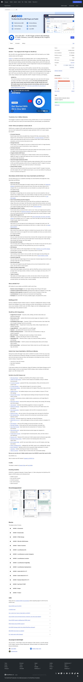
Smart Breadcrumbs (14, 410)
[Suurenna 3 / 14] (20, 509)
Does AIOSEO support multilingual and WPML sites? (19, 620)
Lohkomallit (22, 668)
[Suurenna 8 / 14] (35, 511)
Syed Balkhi (17, 39)
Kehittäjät (36, 666)
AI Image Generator (14, 386)
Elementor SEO (13, 437)
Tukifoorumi (57, 105)
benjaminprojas (14, 651)
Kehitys (23, 43)
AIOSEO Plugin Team (36, 648)
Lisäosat (21, 666)
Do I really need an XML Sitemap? (16, 634)
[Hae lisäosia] (16, 10)
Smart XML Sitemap (14, 401)
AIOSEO (10, 58)
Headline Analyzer (14, 391)
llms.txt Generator (14, 447)
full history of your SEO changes (43, 248)
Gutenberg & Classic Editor (16, 438)
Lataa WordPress (77, 1)
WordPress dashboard (26, 211)
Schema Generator (37, 206)
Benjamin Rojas (22, 465)
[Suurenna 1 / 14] (20, 491)
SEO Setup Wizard (14, 377)
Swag (51, 668)
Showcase (21, 663)
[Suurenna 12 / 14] (49, 501)
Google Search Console (15, 433)
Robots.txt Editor (14, 413)
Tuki (73, 43)
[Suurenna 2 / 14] (20, 500)
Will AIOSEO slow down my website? (16, 630)
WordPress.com (68, 663)
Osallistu (51, 663)
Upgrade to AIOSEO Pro (29, 458)
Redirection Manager (14, 406)
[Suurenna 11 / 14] (49, 491)
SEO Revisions (13, 423)
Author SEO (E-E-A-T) (15, 420)
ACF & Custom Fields (14, 442)
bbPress (67, 666)
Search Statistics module (43, 255)
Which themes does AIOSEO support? (17, 623)
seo (73, 65)
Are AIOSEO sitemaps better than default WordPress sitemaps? (22, 627)
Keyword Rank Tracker (15, 394)
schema (70, 65)
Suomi (16, 674)
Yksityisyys (7, 668)
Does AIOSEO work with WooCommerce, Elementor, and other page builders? (25, 616)
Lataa (72, 37)
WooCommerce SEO (14, 430)
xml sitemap (72, 67)
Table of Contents (14, 450)
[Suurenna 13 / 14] (49, 513)
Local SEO (12, 398)
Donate (51, 666)
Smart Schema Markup (15, 388)
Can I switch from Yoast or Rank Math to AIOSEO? (19, 613)
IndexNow (12, 448)
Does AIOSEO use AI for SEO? (15, 606)
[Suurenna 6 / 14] (35, 491)
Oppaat (36, 663)
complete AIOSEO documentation (22, 600)
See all (73, 91)
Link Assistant (13, 404)
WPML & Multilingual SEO (15, 445)
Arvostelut (17, 43)
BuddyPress (67, 668)
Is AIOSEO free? (12, 609)
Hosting (6, 666)
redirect (66, 65)
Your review (57, 91)
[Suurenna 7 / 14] (35, 501)
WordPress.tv (38, 668)
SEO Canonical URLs (14, 415)
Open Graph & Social (14, 426)
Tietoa (6, 663)
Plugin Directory (8, 5)
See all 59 (72, 62)
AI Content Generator (39, 137)
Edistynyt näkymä (58, 70)
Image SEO (12, 418)
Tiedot (11, 43)
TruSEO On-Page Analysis (15, 379)
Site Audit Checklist (14, 425)
